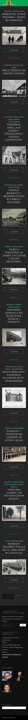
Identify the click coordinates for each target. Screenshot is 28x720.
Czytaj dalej (14, 50)
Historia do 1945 (11, 185)
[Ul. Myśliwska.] (14, 88)
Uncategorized (10, 484)
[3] (14, 276)
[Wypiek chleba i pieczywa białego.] (14, 337)
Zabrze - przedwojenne (14, 246)
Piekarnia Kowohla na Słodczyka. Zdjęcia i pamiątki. (14, 315)
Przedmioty (10, 304)
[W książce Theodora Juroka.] (14, 397)
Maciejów (7, 65)
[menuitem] (20, 3)
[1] (14, 155)
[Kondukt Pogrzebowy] (14, 454)
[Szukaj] (20, 3)
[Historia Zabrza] (11, 3)
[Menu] (24, 3)
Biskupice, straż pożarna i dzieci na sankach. (14, 17)
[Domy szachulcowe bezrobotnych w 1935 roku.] (14, 217)
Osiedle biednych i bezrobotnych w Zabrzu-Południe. (14, 196)
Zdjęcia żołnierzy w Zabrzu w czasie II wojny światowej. (14, 255)
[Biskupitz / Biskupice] (14, 36)
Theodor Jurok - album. (14, 366)
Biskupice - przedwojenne (14, 11)
